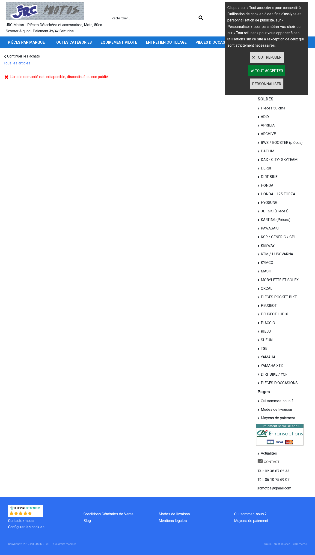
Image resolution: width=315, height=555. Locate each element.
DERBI (266, 168)
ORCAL (266, 288)
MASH (266, 271)
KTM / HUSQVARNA (277, 254)
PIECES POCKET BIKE (279, 297)
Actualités (269, 453)
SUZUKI (267, 340)
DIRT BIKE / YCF (274, 374)
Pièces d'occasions (215, 42)
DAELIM (267, 151)
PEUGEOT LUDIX (274, 314)
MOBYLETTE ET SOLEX (280, 280)
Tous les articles (17, 63)
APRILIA (268, 125)
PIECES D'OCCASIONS (279, 383)
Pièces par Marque (26, 42)
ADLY (265, 117)
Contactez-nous (21, 521)
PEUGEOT (269, 305)
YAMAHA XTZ (272, 365)
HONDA (267, 185)
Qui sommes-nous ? (277, 401)
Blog (87, 521)
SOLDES (265, 99)
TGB (264, 348)
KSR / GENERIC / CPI (278, 237)
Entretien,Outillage (166, 42)
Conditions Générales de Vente (108, 514)
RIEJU (266, 331)
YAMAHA (268, 357)
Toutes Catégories (73, 42)
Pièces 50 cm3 (273, 108)
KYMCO (267, 262)
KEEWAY (268, 245)
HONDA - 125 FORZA (278, 194)
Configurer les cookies (26, 527)
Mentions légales (173, 521)
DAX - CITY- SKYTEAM (279, 159)
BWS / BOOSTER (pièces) (282, 142)
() (37, 515)
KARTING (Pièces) (275, 219)
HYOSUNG (269, 202)
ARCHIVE (268, 134)
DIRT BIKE (269, 177)
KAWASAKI (270, 228)
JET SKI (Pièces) (274, 211)
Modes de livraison (276, 409)
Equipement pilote (119, 42)
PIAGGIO (268, 323)
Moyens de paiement (278, 418)
